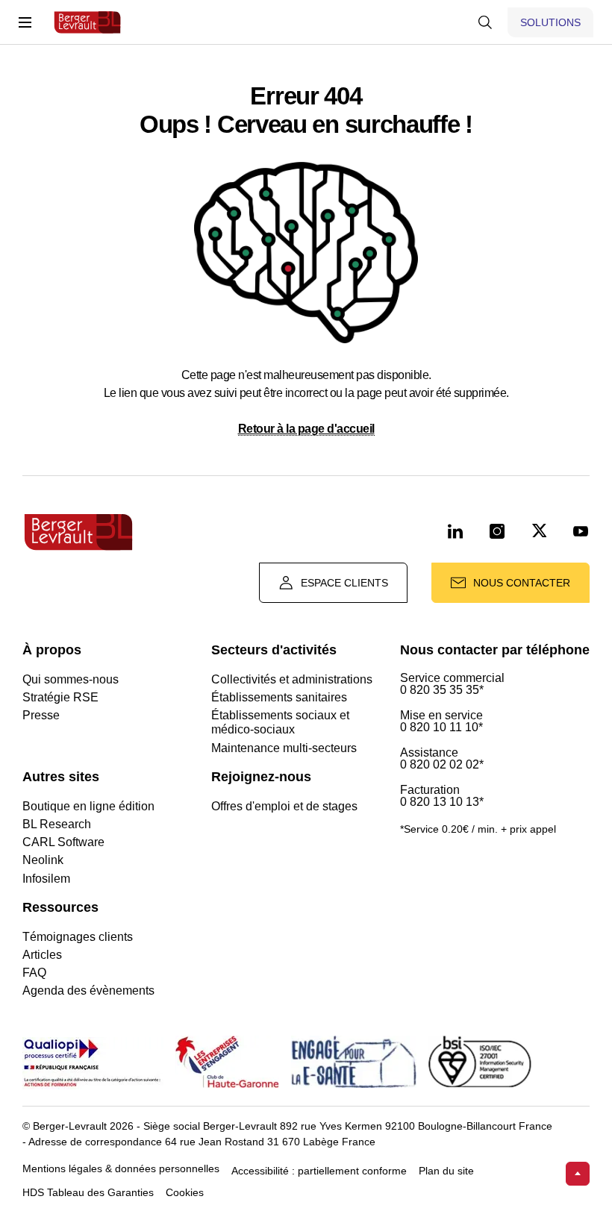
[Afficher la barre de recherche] (485, 22)
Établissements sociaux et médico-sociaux (280, 722)
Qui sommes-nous (70, 679)
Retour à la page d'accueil (306, 428)
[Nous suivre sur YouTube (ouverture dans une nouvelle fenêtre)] (581, 532)
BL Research (56, 824)
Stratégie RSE (60, 697)
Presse (41, 715)
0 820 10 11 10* (441, 727)
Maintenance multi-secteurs (284, 748)
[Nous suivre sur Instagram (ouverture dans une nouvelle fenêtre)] (497, 532)
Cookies (185, 1192)
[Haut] (578, 1174)
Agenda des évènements (88, 990)
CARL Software (63, 842)
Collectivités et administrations (291, 679)
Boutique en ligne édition (88, 806)
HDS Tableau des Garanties (88, 1192)
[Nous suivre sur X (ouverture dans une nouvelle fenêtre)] (539, 532)
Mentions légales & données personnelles (120, 1168)
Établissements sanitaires (279, 697)
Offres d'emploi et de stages (284, 806)
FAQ (34, 972)
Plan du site (446, 1171)
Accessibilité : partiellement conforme (319, 1171)
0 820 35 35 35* (442, 690)
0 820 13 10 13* (442, 802)
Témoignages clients (77, 936)
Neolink (42, 860)
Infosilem (46, 878)
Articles (42, 954)
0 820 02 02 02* (442, 765)
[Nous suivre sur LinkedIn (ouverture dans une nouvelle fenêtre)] (455, 532)
